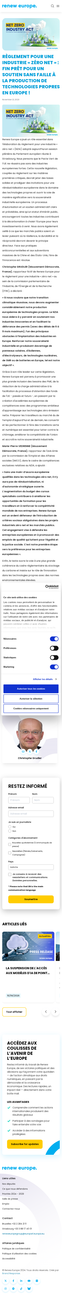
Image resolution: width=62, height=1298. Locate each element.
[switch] (54, 648)
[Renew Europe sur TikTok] (21, 1288)
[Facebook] (36, 751)
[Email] (23, 751)
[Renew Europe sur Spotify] (13, 1288)
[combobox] (31, 867)
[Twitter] (30, 751)
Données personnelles (24, 880)
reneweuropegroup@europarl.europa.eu (23, 1233)
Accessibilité (8, 1258)
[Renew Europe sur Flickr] (37, 1280)
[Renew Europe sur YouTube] (29, 1280)
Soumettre (31, 899)
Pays (10, 861)
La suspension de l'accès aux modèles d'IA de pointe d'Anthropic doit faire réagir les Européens (27, 970)
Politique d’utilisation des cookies (19, 1253)
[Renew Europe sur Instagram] (5, 1288)
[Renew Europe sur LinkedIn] (21, 1280)
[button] (46, 1011)
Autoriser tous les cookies (31, 688)
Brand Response (11, 1273)
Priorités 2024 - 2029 (13, 1193)
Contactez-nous (11, 1208)
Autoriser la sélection (31, 698)
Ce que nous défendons (15, 1188)
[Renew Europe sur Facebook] (13, 1280)
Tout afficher (14, 1012)
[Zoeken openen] (52, 6)
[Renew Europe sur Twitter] (5, 1280)
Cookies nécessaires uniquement (31, 708)
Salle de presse (10, 1198)
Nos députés (8, 1183)
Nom (34, 793)
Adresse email (16, 807)
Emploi (5, 1203)
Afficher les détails (43, 679)
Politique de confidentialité (16, 1248)
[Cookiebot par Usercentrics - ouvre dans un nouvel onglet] (45, 587)
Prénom (12, 793)
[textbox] (14, 867)
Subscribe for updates (25, 1144)
